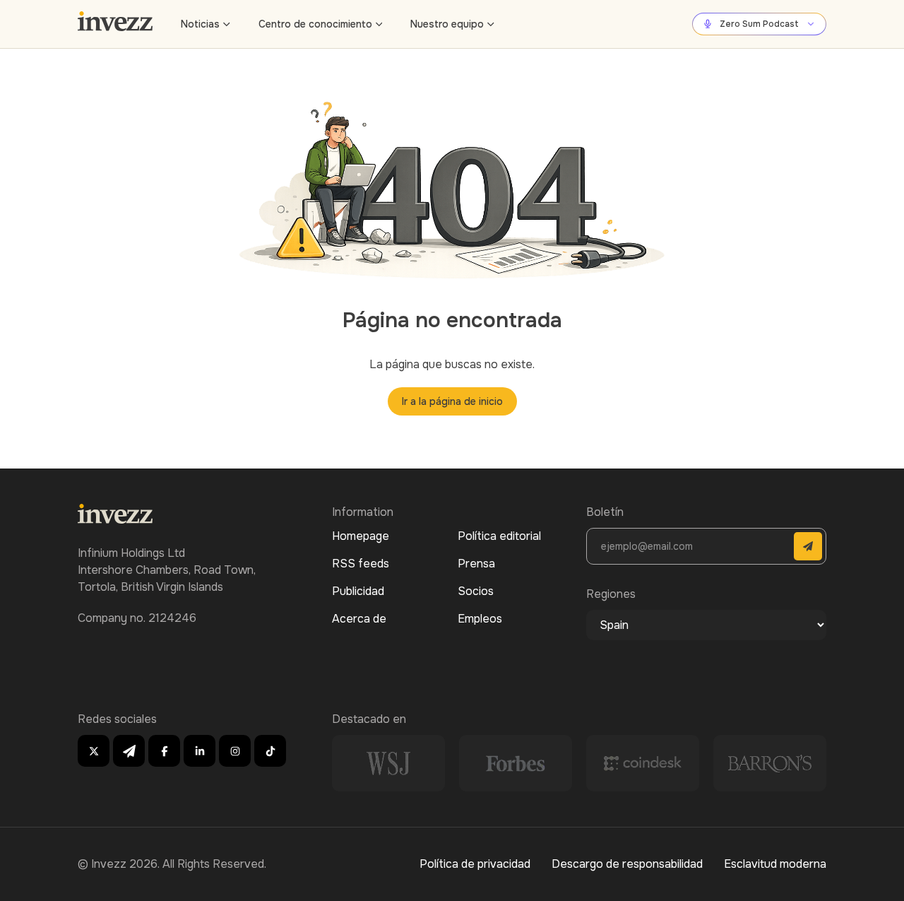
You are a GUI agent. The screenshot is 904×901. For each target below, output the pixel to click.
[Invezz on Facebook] (164, 751)
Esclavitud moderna (775, 863)
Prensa (476, 563)
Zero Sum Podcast (759, 24)
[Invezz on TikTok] (270, 751)
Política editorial (499, 536)
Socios (476, 591)
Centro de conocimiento (315, 24)
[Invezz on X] (93, 751)
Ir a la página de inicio (452, 401)
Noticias (200, 24)
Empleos (480, 618)
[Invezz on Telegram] (129, 751)
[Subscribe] (808, 546)
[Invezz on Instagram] (235, 751)
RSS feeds (360, 563)
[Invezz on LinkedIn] (199, 751)
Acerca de (359, 618)
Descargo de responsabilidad (627, 863)
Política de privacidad (475, 863)
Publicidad (358, 591)
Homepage (360, 536)
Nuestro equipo (447, 24)
